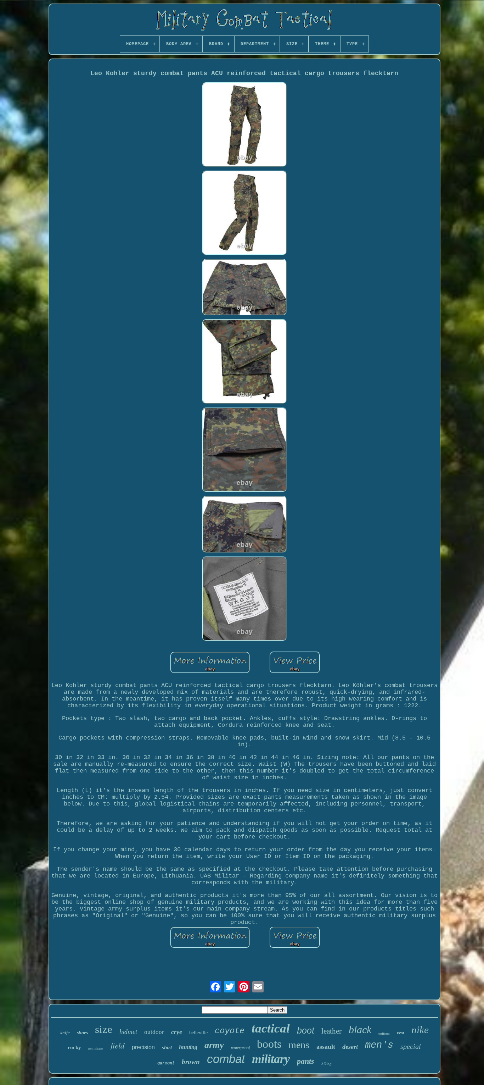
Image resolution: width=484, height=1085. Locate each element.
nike (420, 1029)
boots (269, 1043)
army (214, 1045)
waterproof (240, 1047)
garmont (166, 1063)
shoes (82, 1032)
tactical (271, 1028)
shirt (167, 1047)
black (360, 1029)
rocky (74, 1047)
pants (305, 1061)
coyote (229, 1031)
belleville (198, 1032)
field (118, 1045)
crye (176, 1032)
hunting (188, 1047)
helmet (128, 1031)
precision (143, 1047)
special (410, 1046)
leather (331, 1031)
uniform (384, 1034)
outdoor (154, 1032)
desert (350, 1046)
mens (298, 1044)
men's (379, 1045)
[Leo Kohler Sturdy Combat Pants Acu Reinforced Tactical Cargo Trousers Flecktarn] (244, 125)
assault (325, 1046)
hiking (326, 1064)
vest (400, 1032)
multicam (95, 1048)
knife (65, 1032)
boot (305, 1030)
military (271, 1058)
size (103, 1029)
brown (191, 1061)
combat (226, 1058)
